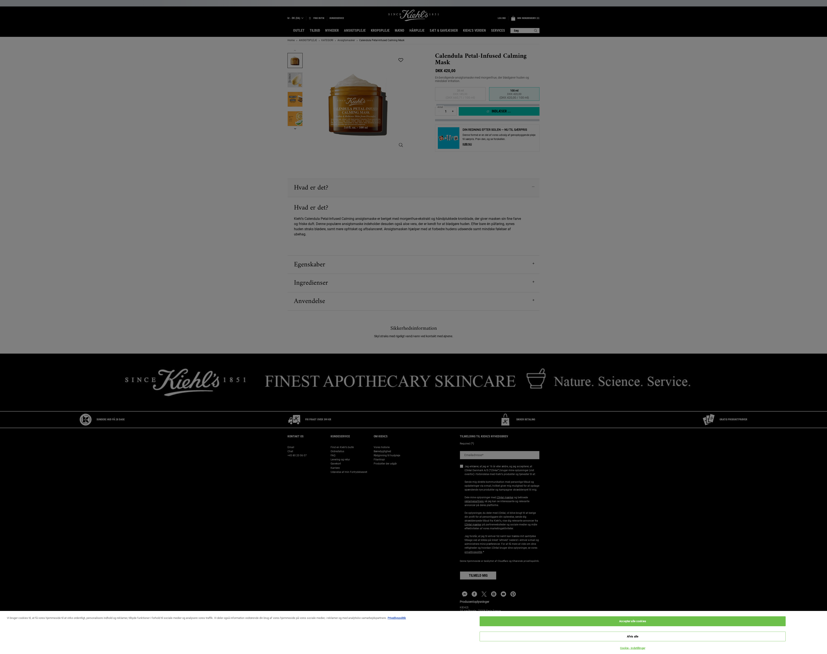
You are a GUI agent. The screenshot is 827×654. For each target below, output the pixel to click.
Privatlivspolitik (397, 618)
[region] (413, 632)
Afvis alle (632, 636)
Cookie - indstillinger (632, 648)
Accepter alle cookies (632, 621)
